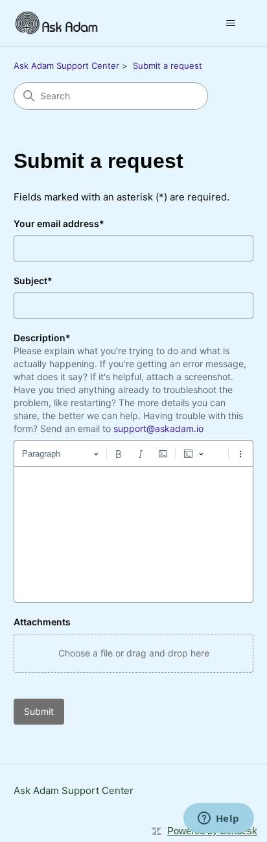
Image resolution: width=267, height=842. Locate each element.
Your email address (59, 223)
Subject (33, 280)
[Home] (58, 23)
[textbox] (134, 534)
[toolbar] (133, 453)
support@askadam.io (158, 428)
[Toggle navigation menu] (230, 23)
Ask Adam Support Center (66, 65)
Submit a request (167, 65)
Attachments (42, 621)
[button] (134, 653)
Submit (39, 711)
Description (42, 337)
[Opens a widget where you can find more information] (218, 819)
